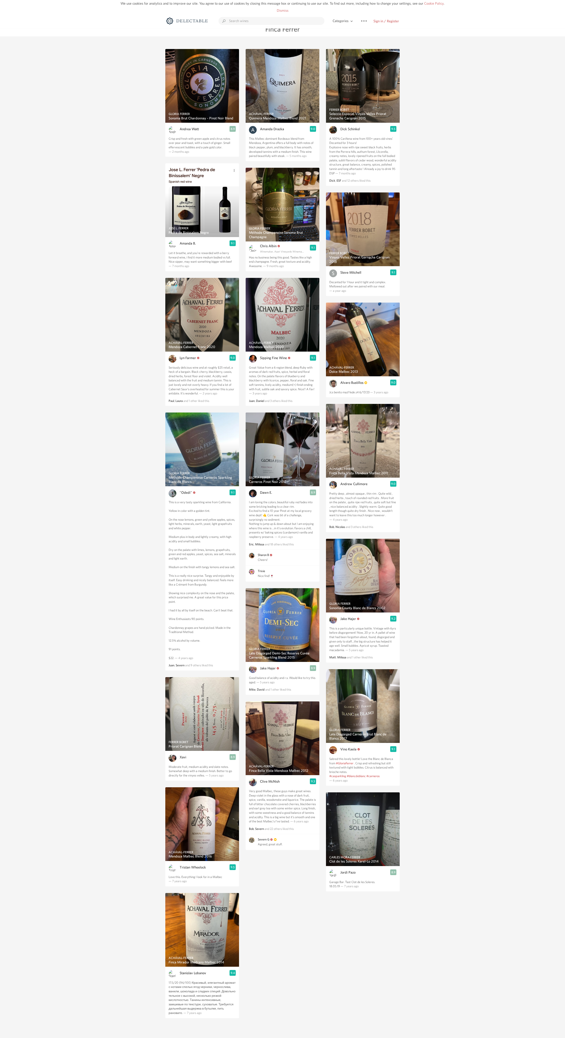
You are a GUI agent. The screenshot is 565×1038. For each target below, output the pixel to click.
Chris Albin (268, 246)
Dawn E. (266, 492)
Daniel (260, 401)
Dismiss (282, 10)
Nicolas (340, 527)
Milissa (259, 544)
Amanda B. (188, 243)
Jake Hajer (268, 668)
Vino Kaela (348, 749)
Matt (332, 657)
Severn (180, 665)
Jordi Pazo (348, 872)
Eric (251, 544)
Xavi (183, 757)
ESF (339, 180)
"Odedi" (186, 492)
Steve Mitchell (350, 272)
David (261, 689)
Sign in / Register (386, 21)
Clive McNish (270, 781)
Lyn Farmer (188, 358)
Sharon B (263, 555)
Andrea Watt (189, 129)
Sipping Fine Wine (273, 358)
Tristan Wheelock (193, 867)
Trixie (261, 571)
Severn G (263, 839)
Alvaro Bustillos (351, 383)
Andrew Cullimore (353, 484)
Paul (171, 401)
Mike (252, 689)
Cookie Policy (434, 3)
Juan (171, 665)
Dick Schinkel (350, 129)
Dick (332, 180)
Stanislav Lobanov (193, 973)
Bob (251, 829)
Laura (179, 401)
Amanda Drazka (272, 129)
